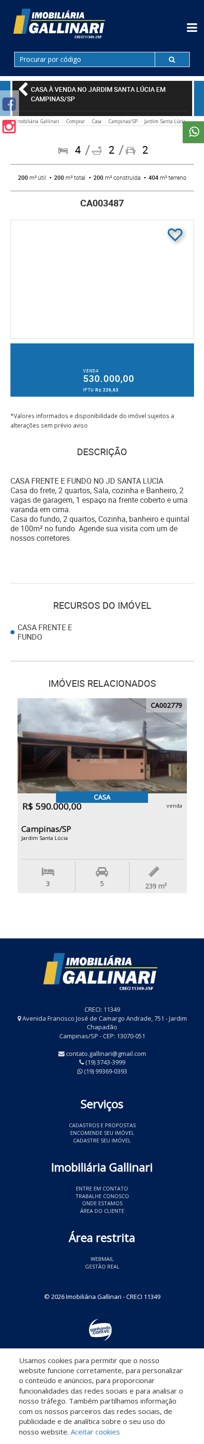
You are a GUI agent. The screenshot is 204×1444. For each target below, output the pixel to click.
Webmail (102, 1258)
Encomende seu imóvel (102, 1132)
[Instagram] (9, 126)
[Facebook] (9, 104)
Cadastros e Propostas (102, 1125)
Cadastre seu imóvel (102, 1140)
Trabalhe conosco (102, 1196)
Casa (97, 121)
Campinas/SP (123, 121)
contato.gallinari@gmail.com (106, 1053)
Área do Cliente (102, 1210)
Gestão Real (102, 1266)
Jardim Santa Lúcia (164, 121)
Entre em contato (102, 1188)
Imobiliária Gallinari (37, 121)
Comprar (75, 121)
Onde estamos (102, 1203)
